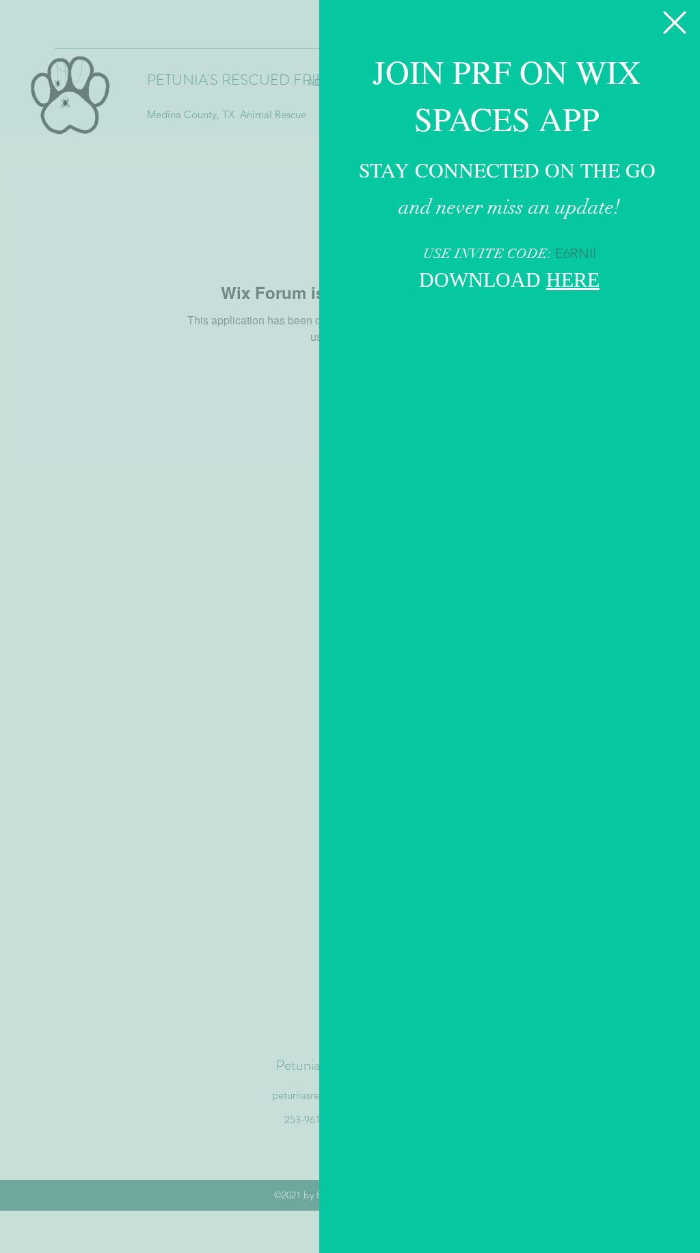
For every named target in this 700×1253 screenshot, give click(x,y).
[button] (674, 22)
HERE (573, 281)
